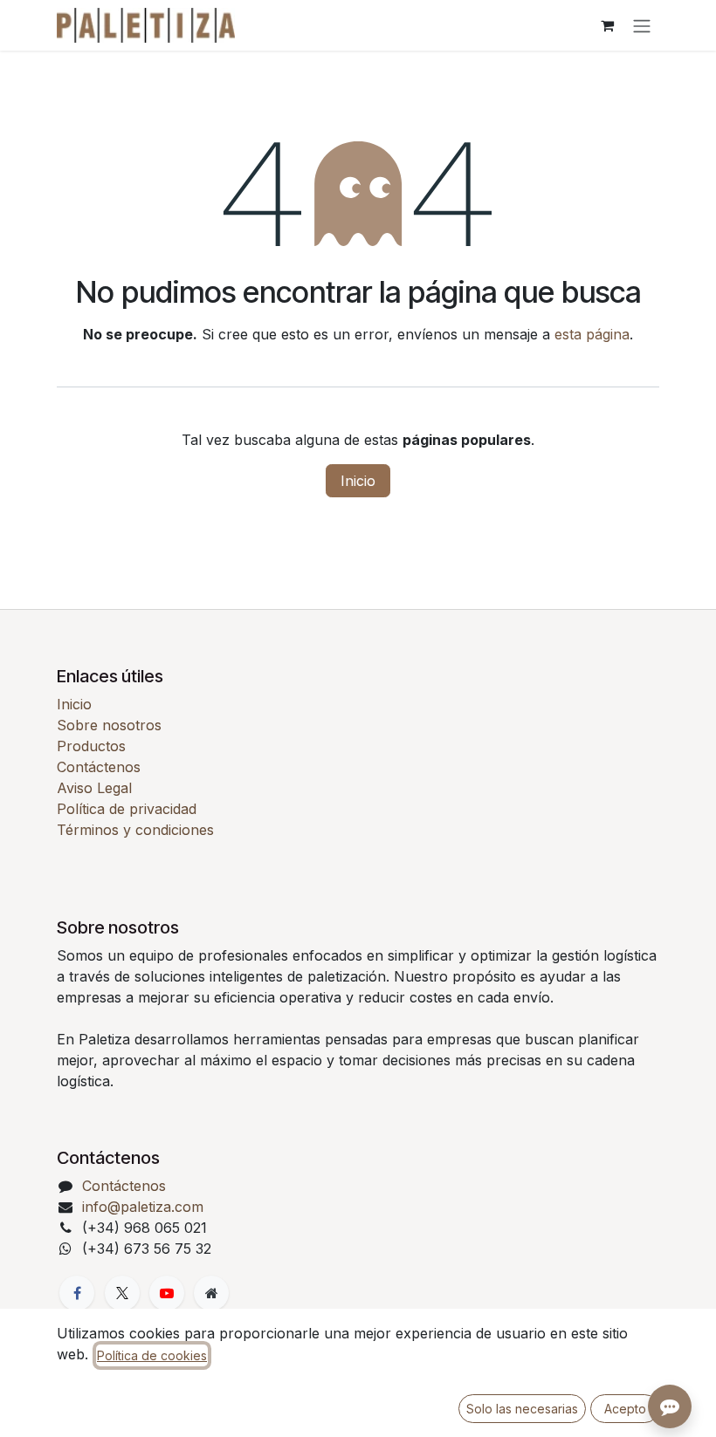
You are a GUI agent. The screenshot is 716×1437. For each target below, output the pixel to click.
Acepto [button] (625, 1408)
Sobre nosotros (109, 725)
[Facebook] (76, 1293)
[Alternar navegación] (641, 25)
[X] (122, 1293)
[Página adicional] (211, 1293)
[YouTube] (166, 1293)
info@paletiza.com (142, 1206)
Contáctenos (99, 767)
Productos (91, 746)
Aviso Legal (94, 788)
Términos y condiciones (135, 829)
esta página (592, 334)
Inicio (358, 480)
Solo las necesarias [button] (522, 1408)
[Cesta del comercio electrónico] (606, 25)
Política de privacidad (126, 809)
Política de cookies (152, 1355)
